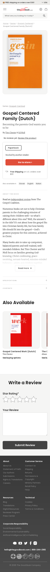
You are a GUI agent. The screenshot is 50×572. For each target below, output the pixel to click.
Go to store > (25, 162)
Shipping (29, 469)
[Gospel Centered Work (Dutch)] (21, 330)
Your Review (11, 410)
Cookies (28, 502)
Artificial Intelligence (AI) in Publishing (20, 535)
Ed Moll (21, 132)
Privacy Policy (31, 505)
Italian (38, 183)
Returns (28, 472)
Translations (8, 505)
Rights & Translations (13, 479)
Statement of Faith (12, 469)
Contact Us (30, 465)
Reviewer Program (11, 512)
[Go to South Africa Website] (37, 555)
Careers (6, 483)
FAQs (27, 489)
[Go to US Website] (19, 555)
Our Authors (8, 472)
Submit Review (25, 445)
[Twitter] (25, 542)
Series (13, 23)
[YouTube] (20, 542)
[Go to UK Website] (13, 555)
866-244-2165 (39, 549)
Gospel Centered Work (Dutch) (19, 351)
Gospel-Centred (17, 106)
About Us (7, 465)
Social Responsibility (12, 528)
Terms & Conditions (34, 509)
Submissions (9, 476)
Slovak (22, 183)
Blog (5, 502)
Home (5, 23)
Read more (23, 268)
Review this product (27, 138)
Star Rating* (11, 393)
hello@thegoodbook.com (17, 549)
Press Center (9, 516)
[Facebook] (30, 542)
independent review (21, 199)
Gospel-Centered (25, 23)
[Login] (40, 9)
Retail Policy (30, 486)
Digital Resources (11, 509)
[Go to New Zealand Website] (31, 555)
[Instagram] (35, 542)
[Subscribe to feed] (14, 542)
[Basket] (46, 10)
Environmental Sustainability (16, 531)
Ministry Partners (32, 482)
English (30, 183)
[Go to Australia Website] (25, 555)
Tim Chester (10, 132)
